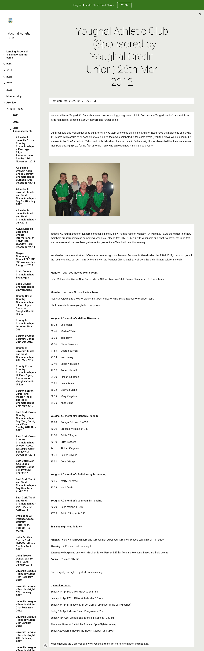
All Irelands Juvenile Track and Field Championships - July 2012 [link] (26, 216)
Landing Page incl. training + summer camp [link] (17, 54)
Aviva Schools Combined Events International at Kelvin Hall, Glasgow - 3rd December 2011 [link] (25, 238)
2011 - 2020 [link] (16, 108)
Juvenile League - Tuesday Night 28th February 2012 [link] (26, 637)
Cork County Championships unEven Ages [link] (25, 286)
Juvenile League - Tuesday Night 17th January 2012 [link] (26, 591)
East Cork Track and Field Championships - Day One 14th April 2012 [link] (26, 485)
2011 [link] (15, 115)
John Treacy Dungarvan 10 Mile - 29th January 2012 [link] (24, 560)
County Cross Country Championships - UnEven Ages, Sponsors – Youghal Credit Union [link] (26, 375)
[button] (200, 14)
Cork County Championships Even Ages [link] (25, 274)
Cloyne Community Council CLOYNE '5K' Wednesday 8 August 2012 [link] (25, 259)
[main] (122, 57)
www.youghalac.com (98, 643)
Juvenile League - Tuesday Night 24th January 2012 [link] (26, 621)
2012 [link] (15, 121)
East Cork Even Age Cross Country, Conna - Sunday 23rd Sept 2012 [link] (26, 467)
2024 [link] (9, 76)
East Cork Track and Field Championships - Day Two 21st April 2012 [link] (26, 503)
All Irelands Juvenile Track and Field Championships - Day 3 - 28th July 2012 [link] (26, 197)
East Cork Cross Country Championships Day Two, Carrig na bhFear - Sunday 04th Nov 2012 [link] (26, 421)
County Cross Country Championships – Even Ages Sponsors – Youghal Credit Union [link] (25, 305)
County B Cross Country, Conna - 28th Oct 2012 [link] (26, 338)
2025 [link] (9, 70)
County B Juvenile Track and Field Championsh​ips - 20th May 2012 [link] (26, 354)
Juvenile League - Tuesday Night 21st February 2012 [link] (26, 606)
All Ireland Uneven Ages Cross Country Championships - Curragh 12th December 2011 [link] (26, 175)
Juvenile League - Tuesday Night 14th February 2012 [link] (26, 575)
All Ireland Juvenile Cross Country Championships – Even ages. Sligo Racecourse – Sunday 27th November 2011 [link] (25, 149)
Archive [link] (11, 102)
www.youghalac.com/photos (85, 305)
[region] (102, 5)
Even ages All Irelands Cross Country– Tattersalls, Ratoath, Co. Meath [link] (25, 523)
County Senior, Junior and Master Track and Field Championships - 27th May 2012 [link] (26, 398)
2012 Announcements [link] (23, 130)
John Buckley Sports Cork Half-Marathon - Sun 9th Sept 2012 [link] (25, 543)
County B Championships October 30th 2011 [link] (25, 325)
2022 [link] (9, 89)
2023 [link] (9, 83)
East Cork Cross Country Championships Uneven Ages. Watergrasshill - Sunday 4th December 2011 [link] (26, 445)
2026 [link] (9, 64)
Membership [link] (14, 96)
